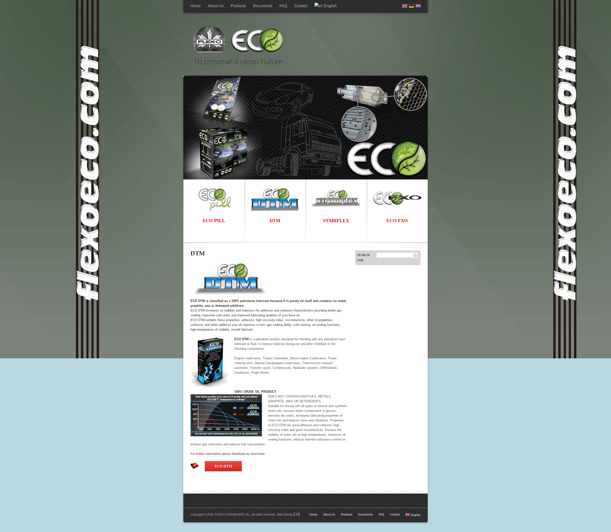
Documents (262, 6)
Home (195, 6)
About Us (216, 6)
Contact (300, 6)
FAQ (283, 6)
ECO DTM (223, 466)
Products (238, 6)
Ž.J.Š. (296, 514)
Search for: (363, 257)
